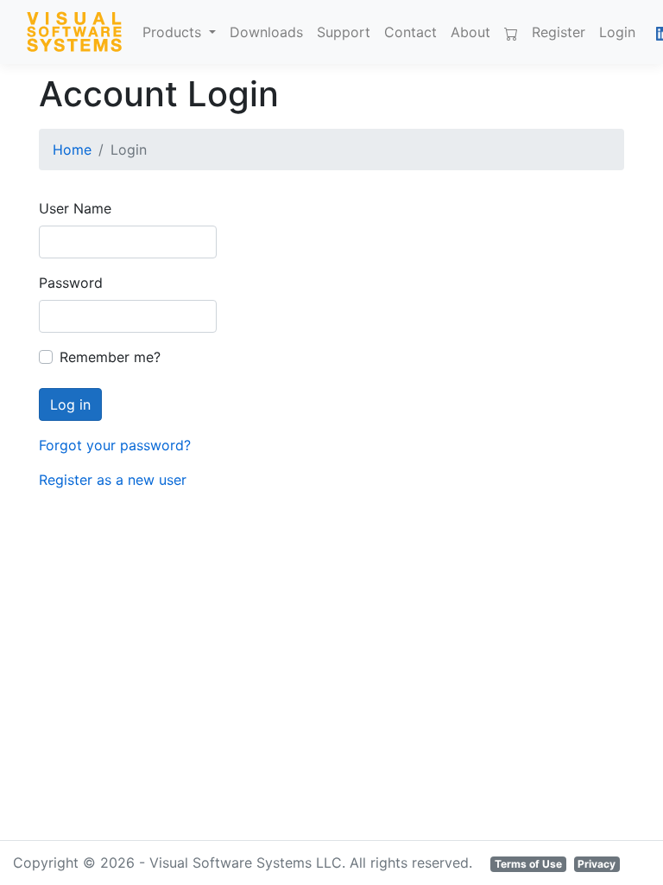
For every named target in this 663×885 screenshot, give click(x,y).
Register (558, 32)
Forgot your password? (115, 445)
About (470, 32)
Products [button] (173, 32)
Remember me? (110, 357)
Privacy (597, 863)
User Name (75, 208)
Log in (70, 404)
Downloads (266, 32)
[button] (645, 32)
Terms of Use (528, 863)
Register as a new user (112, 479)
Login (617, 32)
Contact (410, 32)
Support (343, 32)
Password (71, 282)
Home (72, 149)
